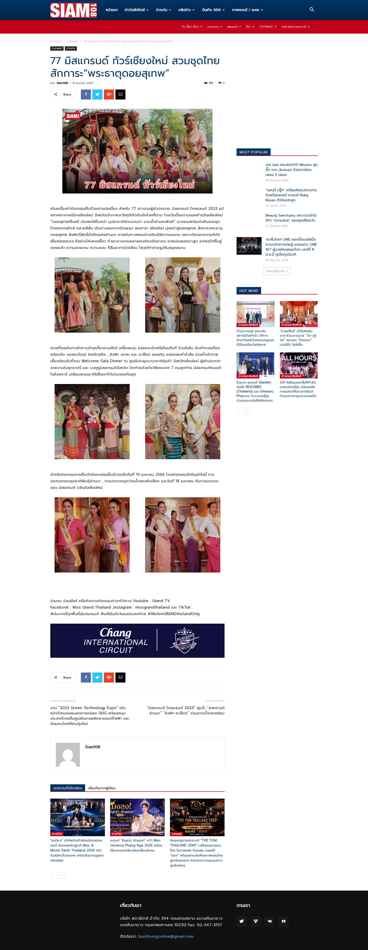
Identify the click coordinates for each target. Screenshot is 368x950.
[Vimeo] (256, 922)
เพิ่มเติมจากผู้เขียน (101, 788)
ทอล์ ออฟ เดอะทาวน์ (294, 27)
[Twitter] (242, 922)
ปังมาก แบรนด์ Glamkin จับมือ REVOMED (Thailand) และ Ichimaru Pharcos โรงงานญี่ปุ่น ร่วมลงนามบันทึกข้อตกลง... (255, 391)
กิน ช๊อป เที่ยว (190, 27)
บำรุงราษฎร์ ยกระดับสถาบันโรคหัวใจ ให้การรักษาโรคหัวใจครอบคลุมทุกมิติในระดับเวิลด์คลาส (255, 338)
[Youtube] (284, 922)
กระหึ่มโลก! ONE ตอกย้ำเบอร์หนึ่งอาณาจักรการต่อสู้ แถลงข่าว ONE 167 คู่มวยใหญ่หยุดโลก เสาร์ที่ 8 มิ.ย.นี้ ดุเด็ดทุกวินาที (291, 247)
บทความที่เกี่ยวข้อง (67, 788)
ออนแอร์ (232, 27)
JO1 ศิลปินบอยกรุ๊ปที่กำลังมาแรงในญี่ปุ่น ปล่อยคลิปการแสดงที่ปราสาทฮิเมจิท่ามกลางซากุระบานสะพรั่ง (298, 389)
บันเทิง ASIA (211, 10)
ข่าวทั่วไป (57, 834)
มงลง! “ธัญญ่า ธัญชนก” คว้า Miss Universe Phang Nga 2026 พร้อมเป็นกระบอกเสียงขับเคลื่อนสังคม (136, 845)
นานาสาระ (213, 27)
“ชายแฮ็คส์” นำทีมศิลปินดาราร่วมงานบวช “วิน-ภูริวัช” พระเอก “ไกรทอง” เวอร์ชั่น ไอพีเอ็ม (298, 338)
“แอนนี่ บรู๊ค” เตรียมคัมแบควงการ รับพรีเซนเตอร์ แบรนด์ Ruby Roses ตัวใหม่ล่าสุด (291, 195)
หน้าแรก (112, 10)
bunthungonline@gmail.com (166, 936)
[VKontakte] (270, 922)
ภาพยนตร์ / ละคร (245, 10)
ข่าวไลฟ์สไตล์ (135, 10)
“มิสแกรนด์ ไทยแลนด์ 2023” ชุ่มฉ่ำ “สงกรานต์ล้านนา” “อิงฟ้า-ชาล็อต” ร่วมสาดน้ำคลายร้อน (186, 710)
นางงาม (70, 48)
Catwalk (266, 27)
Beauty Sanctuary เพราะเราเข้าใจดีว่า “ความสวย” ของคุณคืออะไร (291, 218)
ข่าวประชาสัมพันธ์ (248, 325)
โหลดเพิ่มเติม (275, 271)
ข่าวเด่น (161, 10)
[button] (312, 10)
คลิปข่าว (184, 10)
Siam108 (62, 83)
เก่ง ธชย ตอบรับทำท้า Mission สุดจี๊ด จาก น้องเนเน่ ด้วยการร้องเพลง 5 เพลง (292, 169)
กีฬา (248, 27)
